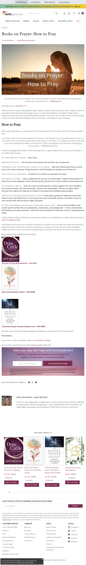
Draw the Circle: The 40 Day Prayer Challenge (13, 468)
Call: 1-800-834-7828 (10, 527)
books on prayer (29, 331)
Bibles (36, 21)
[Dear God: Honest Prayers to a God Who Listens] (34, 450)
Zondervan (28, 541)
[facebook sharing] (29, 382)
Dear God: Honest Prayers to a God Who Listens (33, 470)
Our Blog (27, 530)
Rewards (6, 551)
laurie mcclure (9, 40)
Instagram (74, 527)
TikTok (73, 531)
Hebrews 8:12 (14, 220)
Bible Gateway (50, 2)
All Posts (4, 28)
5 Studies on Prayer (42, 340)
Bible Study (48, 21)
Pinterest (74, 541)
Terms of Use (51, 530)
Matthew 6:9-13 (48, 146)
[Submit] (56, 13)
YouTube (74, 538)
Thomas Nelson (30, 534)
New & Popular (13, 21)
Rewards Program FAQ (11, 554)
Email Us (6, 530)
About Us (27, 527)
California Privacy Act (54, 537)
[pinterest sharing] (36, 382)
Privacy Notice (51, 534)
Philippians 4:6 (55, 101)
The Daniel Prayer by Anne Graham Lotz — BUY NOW (23, 326)
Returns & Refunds (9, 537)
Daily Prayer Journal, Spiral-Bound (73, 468)
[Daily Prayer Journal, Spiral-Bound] (74, 450)
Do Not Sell (50, 541)
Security (49, 544)
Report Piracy (51, 527)
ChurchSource (35, 2)
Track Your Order (8, 547)
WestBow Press (29, 537)
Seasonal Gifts (65, 21)
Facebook (74, 534)
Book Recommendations (26, 40)
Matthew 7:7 (21, 106)
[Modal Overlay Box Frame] (43, 361)
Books (26, 21)
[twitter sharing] (32, 382)
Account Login (8, 544)
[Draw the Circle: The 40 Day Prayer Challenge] (13, 450)
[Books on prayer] (43, 277)
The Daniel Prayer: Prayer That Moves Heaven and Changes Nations (52, 471)
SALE (78, 21)
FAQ (4, 534)
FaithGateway (21, 2)
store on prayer (37, 345)
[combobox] (43, 13)
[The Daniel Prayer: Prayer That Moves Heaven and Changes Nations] (54, 450)
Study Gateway (64, 2)
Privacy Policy (7, 520)
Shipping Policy (8, 541)
